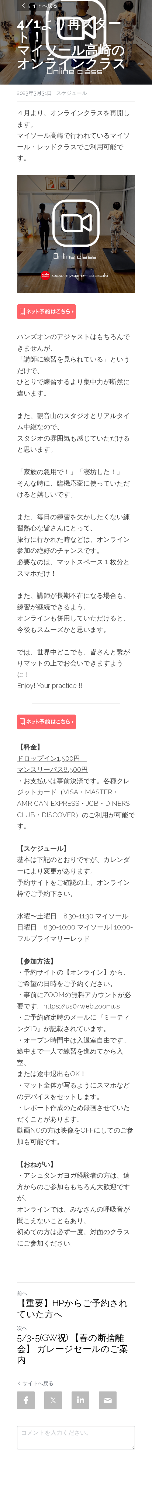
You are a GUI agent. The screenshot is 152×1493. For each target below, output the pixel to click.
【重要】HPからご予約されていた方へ (72, 1308)
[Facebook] (26, 1400)
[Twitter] (53, 1400)
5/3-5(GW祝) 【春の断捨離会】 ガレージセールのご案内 (72, 1348)
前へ (22, 1293)
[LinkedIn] (80, 1400)
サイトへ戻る (42, 5)
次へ (22, 1328)
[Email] (108, 1400)
